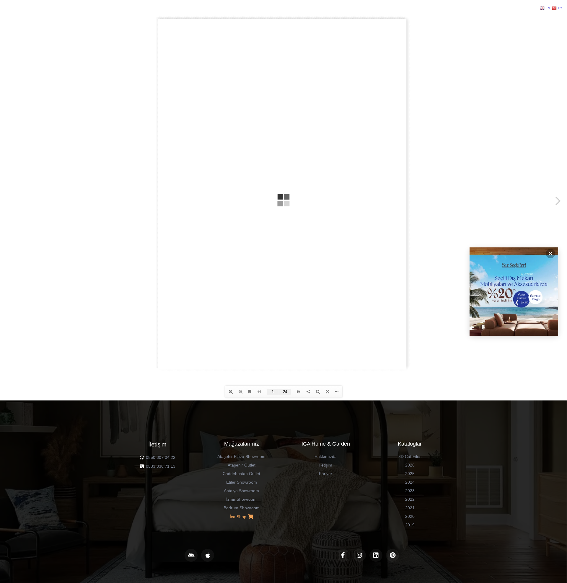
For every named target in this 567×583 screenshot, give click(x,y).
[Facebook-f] (342, 555)
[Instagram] (359, 555)
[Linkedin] (375, 555)
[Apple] (207, 555)
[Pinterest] (392, 555)
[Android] (191, 555)
